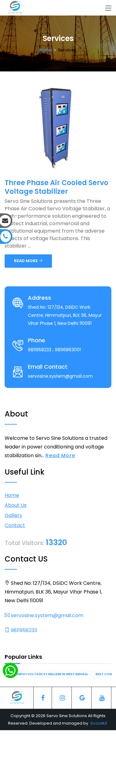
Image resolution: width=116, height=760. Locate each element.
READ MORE (26, 261)
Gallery (13, 515)
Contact (15, 525)
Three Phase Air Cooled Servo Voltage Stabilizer (56, 187)
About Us (16, 505)
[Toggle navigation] (108, 8)
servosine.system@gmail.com (46, 615)
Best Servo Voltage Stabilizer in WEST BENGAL (47, 674)
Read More (60, 455)
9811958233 (23, 630)
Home (45, 50)
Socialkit (98, 723)
